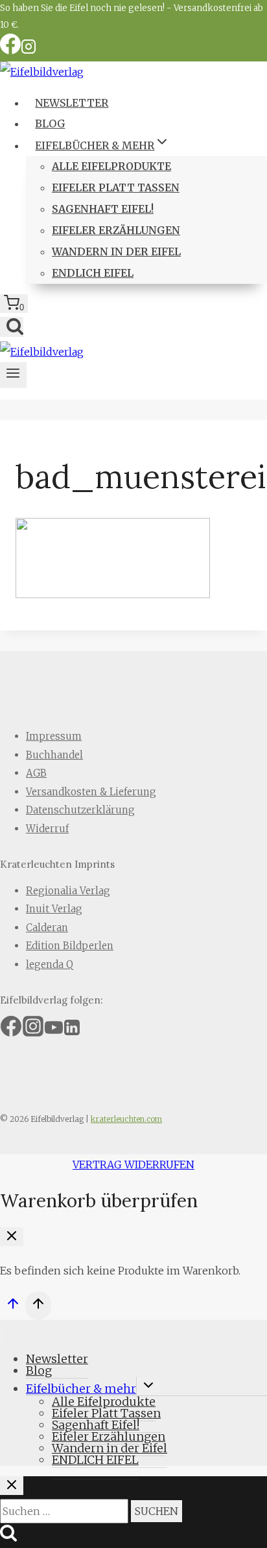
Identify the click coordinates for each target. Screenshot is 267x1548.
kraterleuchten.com (126, 1119)
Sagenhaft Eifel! (103, 208)
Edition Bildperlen (69, 946)
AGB (36, 773)
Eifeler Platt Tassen (116, 187)
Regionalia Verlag (68, 891)
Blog (50, 123)
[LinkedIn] (72, 1031)
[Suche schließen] (11, 1485)
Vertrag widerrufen (133, 1164)
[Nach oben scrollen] (12, 1307)
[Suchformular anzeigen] (11, 327)
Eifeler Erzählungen (116, 230)
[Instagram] (28, 51)
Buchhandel (54, 755)
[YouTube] (54, 1031)
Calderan (47, 927)
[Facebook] (10, 51)
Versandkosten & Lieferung (91, 792)
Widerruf (47, 828)
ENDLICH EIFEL (93, 272)
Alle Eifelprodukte (111, 166)
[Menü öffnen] (13, 375)
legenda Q (49, 964)
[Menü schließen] (2, 1333)
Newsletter (71, 102)
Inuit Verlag (54, 909)
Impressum (54, 736)
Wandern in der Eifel (116, 251)
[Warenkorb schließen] (11, 1236)
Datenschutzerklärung (80, 810)
